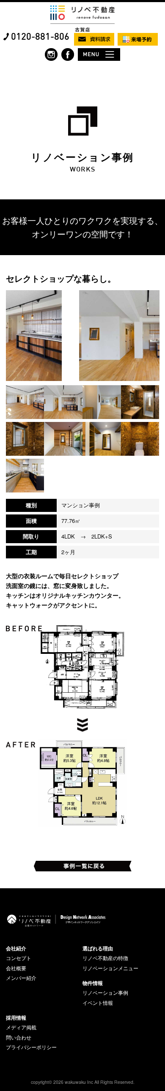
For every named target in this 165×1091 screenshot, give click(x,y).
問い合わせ (18, 1037)
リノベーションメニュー (110, 968)
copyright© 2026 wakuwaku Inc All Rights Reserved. (83, 1082)
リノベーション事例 (105, 992)
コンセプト (18, 957)
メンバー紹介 (21, 977)
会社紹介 (16, 948)
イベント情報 (97, 1002)
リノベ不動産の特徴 (105, 957)
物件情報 (92, 982)
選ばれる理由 (97, 948)
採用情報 (16, 1017)
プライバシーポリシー (31, 1047)
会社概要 (16, 968)
